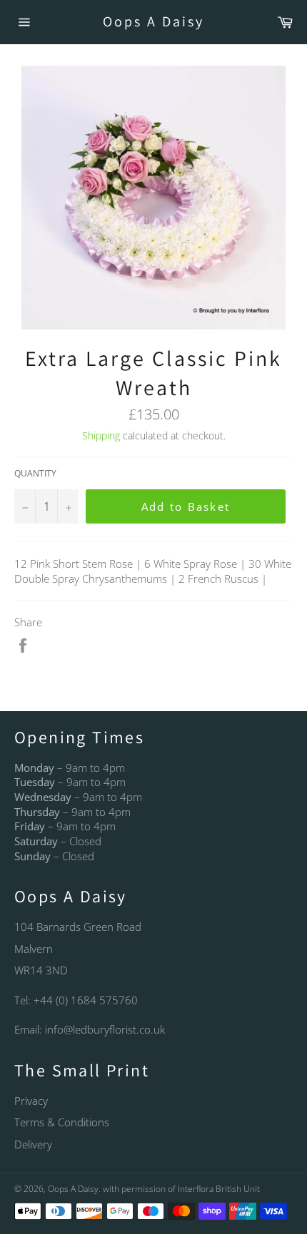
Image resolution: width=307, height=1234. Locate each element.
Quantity (35, 473)
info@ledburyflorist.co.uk (105, 1029)
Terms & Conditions (61, 1122)
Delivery (33, 1144)
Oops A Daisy (153, 21)
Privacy (31, 1100)
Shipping (101, 435)
